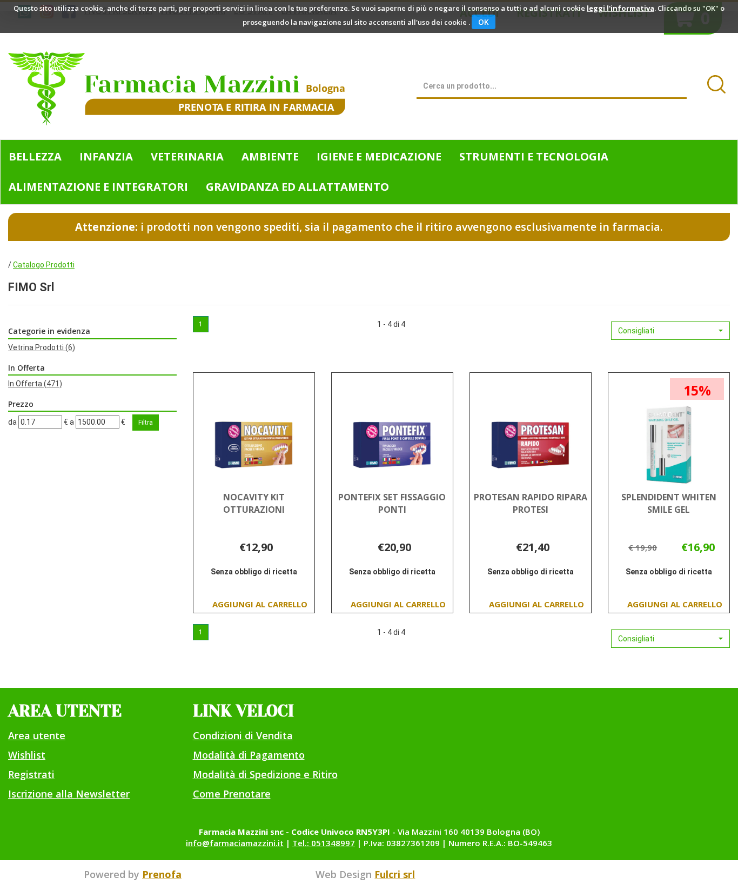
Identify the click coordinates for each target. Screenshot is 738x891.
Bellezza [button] (35, 156)
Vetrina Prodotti (41, 347)
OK (483, 22)
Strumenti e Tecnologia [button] (533, 156)
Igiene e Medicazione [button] (379, 156)
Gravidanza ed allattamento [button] (297, 186)
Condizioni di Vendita (243, 735)
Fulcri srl (394, 874)
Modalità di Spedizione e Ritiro (265, 774)
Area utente (36, 735)
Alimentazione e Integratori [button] (98, 186)
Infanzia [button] (106, 156)
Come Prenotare (232, 793)
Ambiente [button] (270, 156)
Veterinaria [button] (187, 156)
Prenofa (162, 874)
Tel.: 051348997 (323, 843)
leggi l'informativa (620, 8)
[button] (670, 330)
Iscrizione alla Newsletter (69, 793)
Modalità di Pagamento (249, 754)
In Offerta (35, 383)
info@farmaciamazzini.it (235, 843)
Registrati (31, 774)
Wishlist (26, 754)
